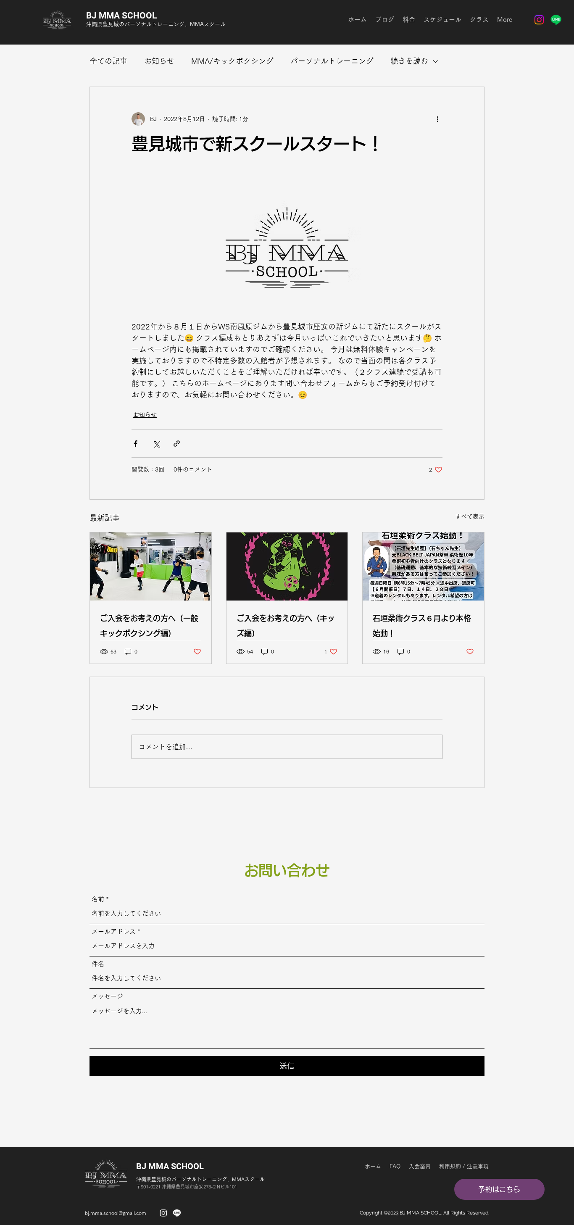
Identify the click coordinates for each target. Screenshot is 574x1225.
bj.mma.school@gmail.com (115, 1212)
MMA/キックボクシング (232, 61)
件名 (98, 964)
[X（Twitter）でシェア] (156, 444)
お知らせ (159, 61)
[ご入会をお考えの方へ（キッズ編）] (287, 566)
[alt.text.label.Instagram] (539, 19)
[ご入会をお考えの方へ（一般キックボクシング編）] (150, 566)
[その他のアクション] (437, 119)
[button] (499, 1189)
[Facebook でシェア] (136, 444)
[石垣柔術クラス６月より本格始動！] (423, 566)
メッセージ (107, 996)
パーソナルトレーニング (332, 61)
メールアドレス (114, 931)
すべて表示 (469, 516)
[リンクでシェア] (177, 444)
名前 (98, 899)
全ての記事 (108, 61)
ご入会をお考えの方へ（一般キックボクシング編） (149, 625)
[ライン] (556, 19)
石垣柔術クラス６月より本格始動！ (422, 625)
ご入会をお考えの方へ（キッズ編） (286, 625)
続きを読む (409, 61)
